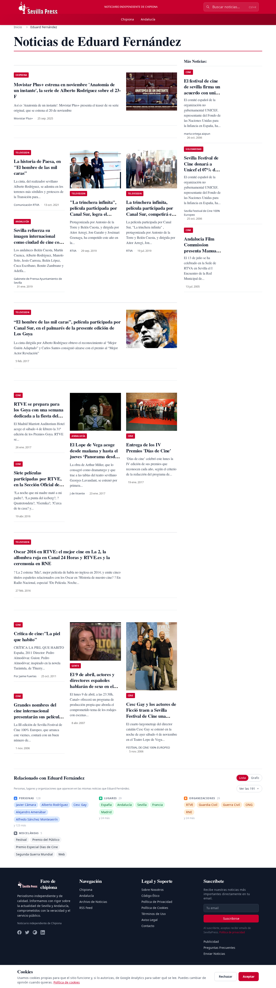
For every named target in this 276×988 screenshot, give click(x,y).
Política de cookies (66, 982)
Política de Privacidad (156, 902)
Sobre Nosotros (152, 890)
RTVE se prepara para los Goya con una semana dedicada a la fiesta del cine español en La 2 (38, 412)
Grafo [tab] (255, 778)
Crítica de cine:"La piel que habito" (37, 636)
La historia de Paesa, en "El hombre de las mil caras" (37, 167)
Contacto (147, 926)
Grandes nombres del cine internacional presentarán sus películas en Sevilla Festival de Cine (39, 713)
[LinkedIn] (43, 932)
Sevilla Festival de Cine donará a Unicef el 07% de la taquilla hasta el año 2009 (202, 169)
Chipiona (127, 19)
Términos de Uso (153, 914)
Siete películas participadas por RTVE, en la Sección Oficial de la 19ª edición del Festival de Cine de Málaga (39, 484)
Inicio (18, 27)
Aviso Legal (149, 920)
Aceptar (248, 976)
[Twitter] (27, 932)
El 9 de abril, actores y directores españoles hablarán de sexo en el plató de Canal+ (92, 683)
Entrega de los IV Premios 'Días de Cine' (148, 447)
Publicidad (211, 942)
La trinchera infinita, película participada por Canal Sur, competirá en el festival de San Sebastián (150, 214)
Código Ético (150, 896)
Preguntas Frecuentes (219, 948)
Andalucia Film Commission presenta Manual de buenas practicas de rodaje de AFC (200, 253)
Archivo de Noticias (93, 902)
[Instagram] (35, 932)
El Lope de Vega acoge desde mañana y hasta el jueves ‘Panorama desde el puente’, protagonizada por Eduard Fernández (94, 456)
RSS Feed (86, 908)
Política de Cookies (154, 908)
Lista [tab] (242, 778)
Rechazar (225, 976)
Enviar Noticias (214, 954)
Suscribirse (231, 918)
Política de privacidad (232, 932)
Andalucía (148, 19)
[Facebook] (19, 932)
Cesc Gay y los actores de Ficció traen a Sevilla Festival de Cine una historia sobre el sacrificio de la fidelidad (151, 715)
